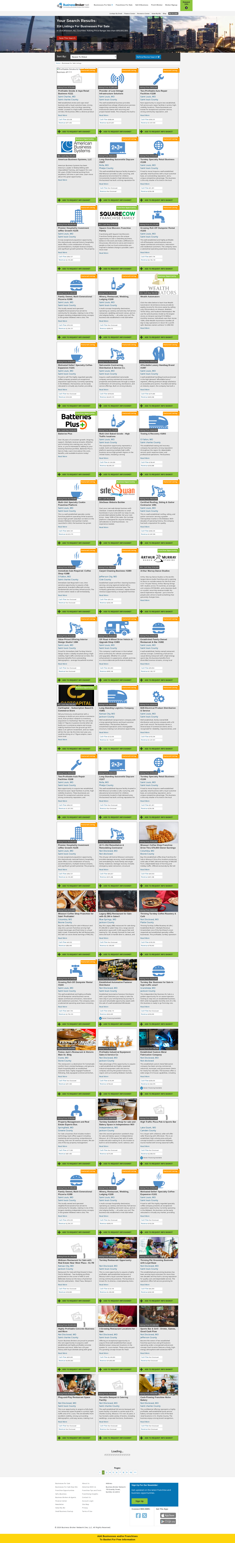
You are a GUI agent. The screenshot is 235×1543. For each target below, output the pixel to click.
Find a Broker (156, 5)
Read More (62, 115)
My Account (173, 13)
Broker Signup (171, 5)
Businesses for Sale (102, 5)
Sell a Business (141, 5)
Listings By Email (116, 13)
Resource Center (143, 13)
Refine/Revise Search (147, 57)
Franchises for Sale (124, 5)
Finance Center (129, 13)
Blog (164, 13)
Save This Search (67, 38)
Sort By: (62, 56)
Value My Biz (156, 13)
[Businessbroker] (73, 5)
